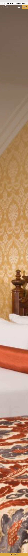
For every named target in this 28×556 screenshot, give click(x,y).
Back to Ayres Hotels (8, 3)
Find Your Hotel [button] (14, 554)
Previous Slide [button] (2, 552)
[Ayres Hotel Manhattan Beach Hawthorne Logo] (6, 6)
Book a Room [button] (25, 7)
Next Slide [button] (25, 552)
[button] (19, 7)
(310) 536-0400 (22, 3)
